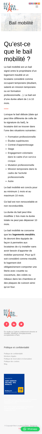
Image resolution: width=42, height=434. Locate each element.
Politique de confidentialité (13, 354)
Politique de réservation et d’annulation (18, 359)
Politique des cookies (11, 361)
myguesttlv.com (10, 410)
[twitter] (21, 324)
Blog (5, 364)
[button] (30, 429)
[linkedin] (13, 324)
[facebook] (6, 324)
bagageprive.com (10, 403)
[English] (30, 3)
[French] (33, 3)
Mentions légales (10, 356)
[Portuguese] (35, 3)
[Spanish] (38, 3)
